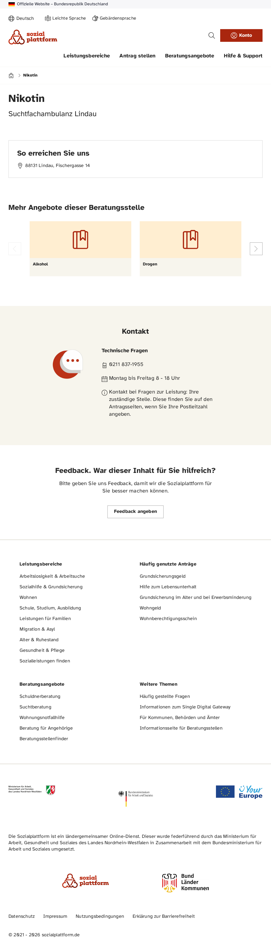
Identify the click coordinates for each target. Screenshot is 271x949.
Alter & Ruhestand (39, 640)
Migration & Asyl (37, 629)
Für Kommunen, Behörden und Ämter (180, 717)
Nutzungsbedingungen (100, 916)
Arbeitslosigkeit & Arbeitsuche (52, 576)
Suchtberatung (35, 707)
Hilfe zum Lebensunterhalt (168, 587)
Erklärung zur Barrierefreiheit (164, 916)
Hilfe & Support (243, 56)
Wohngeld (150, 608)
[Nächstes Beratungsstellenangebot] (256, 248)
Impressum (55, 916)
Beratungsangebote (189, 56)
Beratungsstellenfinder (44, 739)
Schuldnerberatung (40, 696)
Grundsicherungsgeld (163, 576)
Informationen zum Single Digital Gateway (185, 707)
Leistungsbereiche (87, 56)
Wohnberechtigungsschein (168, 618)
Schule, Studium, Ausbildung (50, 608)
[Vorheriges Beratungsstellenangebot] (14, 248)
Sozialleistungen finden (45, 661)
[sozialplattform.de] (32, 37)
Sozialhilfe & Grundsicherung (51, 587)
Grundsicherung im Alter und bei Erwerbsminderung (195, 597)
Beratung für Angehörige (46, 728)
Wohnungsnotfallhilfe (42, 717)
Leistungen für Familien (45, 618)
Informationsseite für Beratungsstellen (181, 728)
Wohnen (28, 597)
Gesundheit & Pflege (42, 650)
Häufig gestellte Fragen (165, 696)
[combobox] (27, 18)
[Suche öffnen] (211, 35)
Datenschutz (21, 916)
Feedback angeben (135, 511)
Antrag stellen (137, 56)
